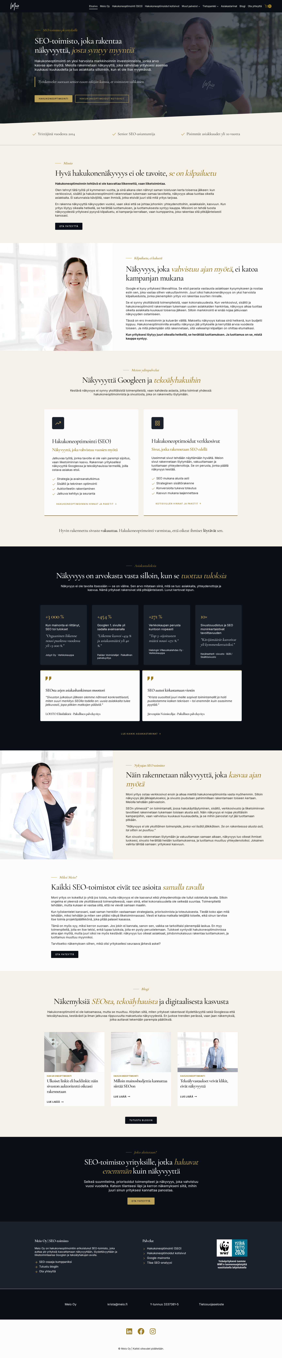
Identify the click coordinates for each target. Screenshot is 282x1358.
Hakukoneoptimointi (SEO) (127, 6)
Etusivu (93, 6)
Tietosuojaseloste (211, 1304)
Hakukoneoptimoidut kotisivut (162, 6)
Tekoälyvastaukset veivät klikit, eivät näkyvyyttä (204, 1083)
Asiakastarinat (229, 6)
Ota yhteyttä (255, 6)
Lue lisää (55, 1101)
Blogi (242, 6)
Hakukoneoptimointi (59, 1076)
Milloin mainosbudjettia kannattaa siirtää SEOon (140, 1083)
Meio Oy (105, 6)
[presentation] (74, 1052)
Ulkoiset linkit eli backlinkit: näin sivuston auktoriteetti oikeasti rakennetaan (72, 1086)
